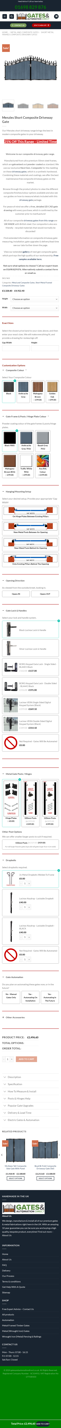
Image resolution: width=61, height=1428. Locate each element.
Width (4, 308)
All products (8, 1314)
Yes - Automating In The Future (50, 997)
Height (5, 299)
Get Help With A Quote (13, 1286)
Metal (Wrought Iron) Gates (16, 1331)
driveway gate (26, 200)
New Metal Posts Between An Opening (31, 532)
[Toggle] (5, 1077)
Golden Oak (52, 395)
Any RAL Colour (43, 470)
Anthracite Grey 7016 (26, 447)
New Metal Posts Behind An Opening (30, 548)
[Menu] (4, 16)
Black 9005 (10, 445)
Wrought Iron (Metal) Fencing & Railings (21, 1336)
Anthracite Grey (23, 395)
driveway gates (19, 171)
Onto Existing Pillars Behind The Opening (30, 564)
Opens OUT (45, 594)
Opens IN (16, 594)
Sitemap (6, 1292)
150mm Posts (21, 843)
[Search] (11, 16)
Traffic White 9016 (26, 470)
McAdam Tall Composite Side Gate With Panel (15, 1167)
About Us (6, 1235)
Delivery (6, 1270)
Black (8, 393)
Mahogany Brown (37, 395)
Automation (8, 1320)
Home (5, 32)
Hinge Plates (11, 818)
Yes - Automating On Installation (30, 997)
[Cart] (56, 16)
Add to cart (26, 1059)
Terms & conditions (11, 1281)
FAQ (4, 1265)
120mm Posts (50, 818)
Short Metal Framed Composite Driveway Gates (28, 33)
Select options (15, 1178)
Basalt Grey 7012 (43, 447)
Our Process (8, 1276)
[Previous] (6, 68)
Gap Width (7, 342)
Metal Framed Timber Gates (16, 1325)
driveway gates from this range (39, 220)
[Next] (54, 68)
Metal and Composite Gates (24, 32)
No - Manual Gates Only (11, 996)
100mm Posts (30, 818)
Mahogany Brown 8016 (9, 470)
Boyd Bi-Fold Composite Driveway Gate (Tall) (45, 1167)
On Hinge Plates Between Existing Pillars (31, 516)
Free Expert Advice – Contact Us (18, 1309)
